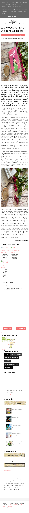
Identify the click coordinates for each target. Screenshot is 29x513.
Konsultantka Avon (9, 395)
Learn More (12, 16)
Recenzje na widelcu (14, 19)
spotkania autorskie (11, 357)
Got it (20, 16)
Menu (2, 333)
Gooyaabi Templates (16, 507)
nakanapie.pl (7, 470)
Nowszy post (21, 328)
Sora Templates (13, 504)
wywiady (7, 361)
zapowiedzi (8, 367)
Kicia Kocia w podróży (17, 409)
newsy (7, 354)
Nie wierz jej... (15, 417)
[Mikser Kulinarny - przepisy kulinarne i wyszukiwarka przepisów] (8, 347)
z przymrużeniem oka (11, 364)
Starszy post (7, 328)
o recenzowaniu (16, 354)
